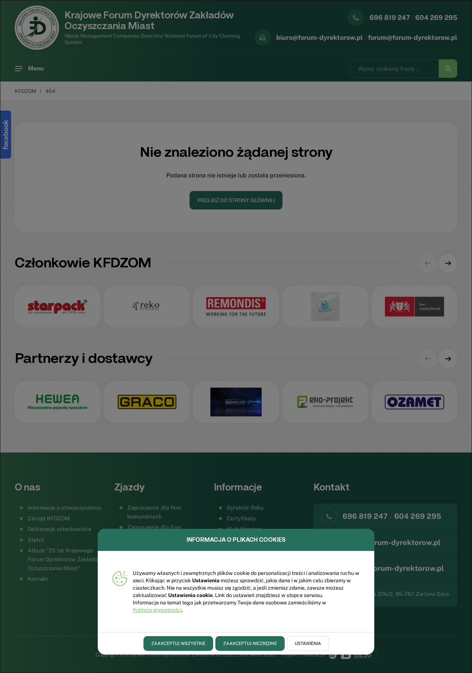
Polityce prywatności (157, 610)
